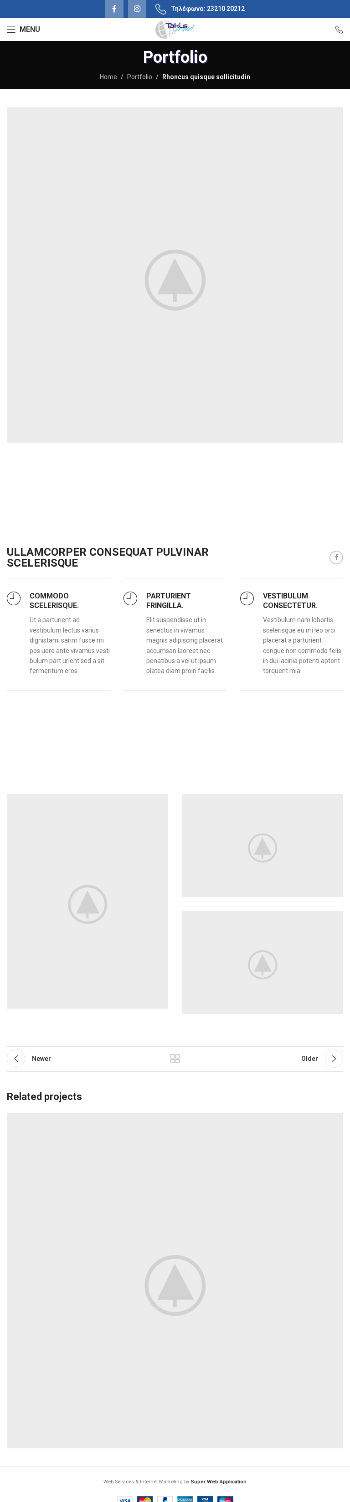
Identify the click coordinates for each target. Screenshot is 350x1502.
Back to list (175, 1059)
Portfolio (139, 76)
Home (108, 76)
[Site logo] (175, 29)
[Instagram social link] (137, 9)
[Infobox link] (335, 29)
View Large (335, 1121)
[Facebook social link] (114, 9)
